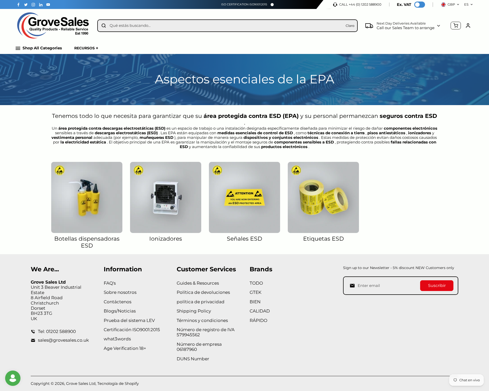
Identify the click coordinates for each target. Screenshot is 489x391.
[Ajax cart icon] (456, 25)
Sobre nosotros (120, 292)
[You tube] (48, 5)
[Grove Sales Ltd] (53, 25)
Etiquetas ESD (323, 239)
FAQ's (110, 283)
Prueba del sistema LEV (129, 320)
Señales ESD (244, 239)
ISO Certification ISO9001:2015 (244, 4)
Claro (350, 26)
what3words (117, 338)
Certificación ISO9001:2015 (132, 329)
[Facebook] (18, 5)
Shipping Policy (194, 311)
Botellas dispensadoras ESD (87, 242)
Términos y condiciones (202, 320)
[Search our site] (103, 26)
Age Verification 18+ (125, 348)
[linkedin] (41, 5)
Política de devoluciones (203, 292)
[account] (468, 25)
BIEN (255, 301)
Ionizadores (165, 239)
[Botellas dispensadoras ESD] (86, 197)
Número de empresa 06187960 (199, 347)
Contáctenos (117, 301)
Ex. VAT (404, 4)
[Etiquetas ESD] (323, 197)
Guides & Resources (198, 283)
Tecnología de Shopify (118, 383)
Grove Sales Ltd (80, 383)
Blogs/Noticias (120, 311)
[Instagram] (33, 5)
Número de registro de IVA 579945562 (206, 332)
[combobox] (226, 25)
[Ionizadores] (165, 197)
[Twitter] (26, 5)
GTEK (255, 292)
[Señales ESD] (244, 197)
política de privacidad (201, 301)
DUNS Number (193, 358)
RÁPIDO (258, 320)
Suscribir (437, 285)
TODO (256, 283)
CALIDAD (260, 311)
